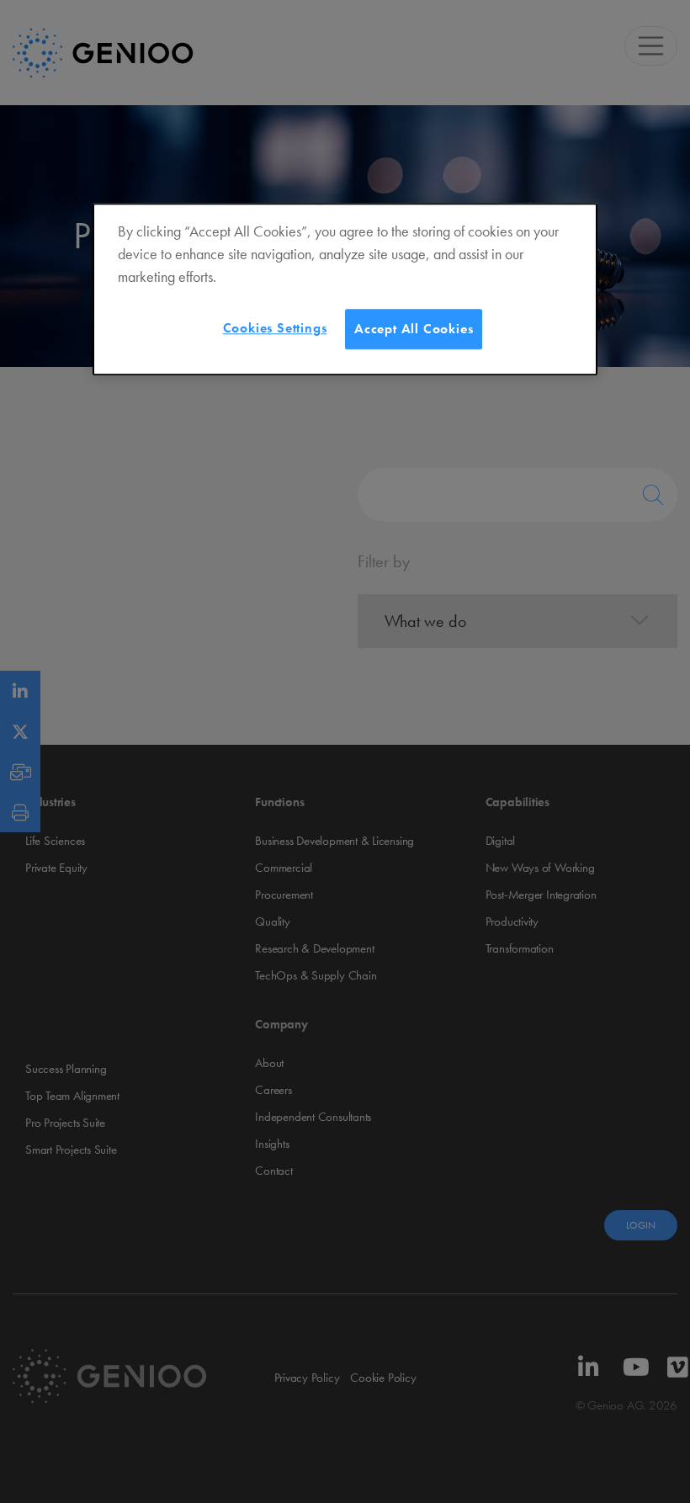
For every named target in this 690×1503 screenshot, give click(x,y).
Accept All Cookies (413, 328)
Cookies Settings (275, 328)
